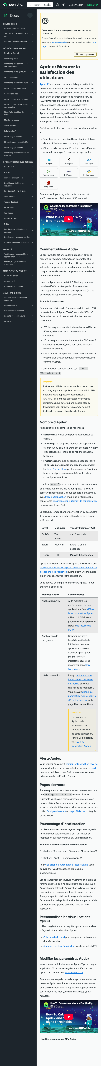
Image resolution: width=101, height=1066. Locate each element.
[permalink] (41, 241)
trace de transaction (55, 496)
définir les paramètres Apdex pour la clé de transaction (82, 695)
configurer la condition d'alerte (82, 763)
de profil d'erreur (78, 811)
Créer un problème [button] (86, 54)
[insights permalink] (52, 920)
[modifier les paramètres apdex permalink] (90, 958)
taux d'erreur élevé (57, 468)
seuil (93, 767)
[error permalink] (67, 785)
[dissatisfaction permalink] (87, 824)
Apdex (43, 84)
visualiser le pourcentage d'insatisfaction (66, 864)
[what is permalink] (80, 249)
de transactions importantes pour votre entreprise (80, 679)
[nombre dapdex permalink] (68, 422)
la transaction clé (74, 972)
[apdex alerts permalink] (62, 758)
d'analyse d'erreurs (56, 811)
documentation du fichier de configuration (75, 500)
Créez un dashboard (54, 937)
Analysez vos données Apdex (58, 945)
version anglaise (59, 42)
